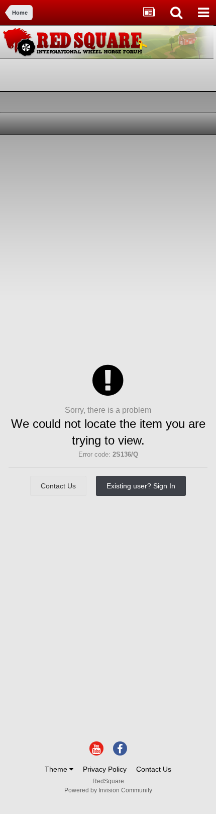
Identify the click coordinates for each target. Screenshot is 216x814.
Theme (57, 769)
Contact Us (58, 486)
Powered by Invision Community (108, 790)
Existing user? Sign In (140, 486)
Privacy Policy (105, 769)
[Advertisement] (108, 248)
